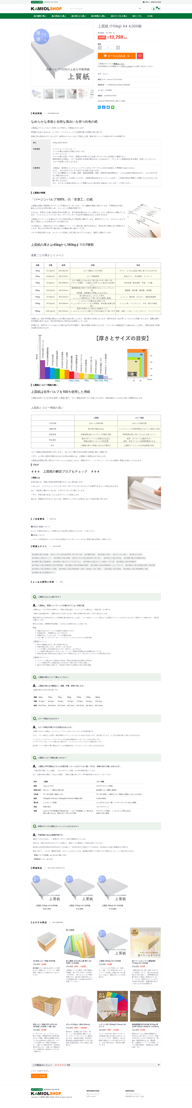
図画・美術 (144, 569)
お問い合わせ (91, 1096)
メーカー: (101, 90)
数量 (99, 44)
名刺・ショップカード (115, 565)
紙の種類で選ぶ (40, 16)
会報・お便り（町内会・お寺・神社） (89, 569)
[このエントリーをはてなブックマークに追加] (99, 107)
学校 (119, 569)
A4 (81, 554)
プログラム (77, 562)
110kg (37, 297)
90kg (37, 290)
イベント (48, 558)
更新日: (100, 96)
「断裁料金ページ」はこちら (43, 859)
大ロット (105, 74)
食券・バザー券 (108, 562)
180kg (37, 311)
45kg (37, 271)
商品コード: (102, 79)
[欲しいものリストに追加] (140, 56)
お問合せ (147, 2)
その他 (149, 16)
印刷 (68, 558)
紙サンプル (137, 16)
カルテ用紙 (53, 569)
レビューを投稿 (39, 1076)
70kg (37, 283)
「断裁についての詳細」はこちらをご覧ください (50, 855)
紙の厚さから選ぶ (79, 16)
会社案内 (85, 565)
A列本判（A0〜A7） (72, 554)
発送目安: (101, 85)
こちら (129, 66)
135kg (37, 303)
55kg (37, 276)
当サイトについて (93, 1094)
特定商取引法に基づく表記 (134, 1096)
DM (134, 562)
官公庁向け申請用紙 (56, 565)
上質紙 (46, 554)
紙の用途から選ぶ (59, 16)
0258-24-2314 (156, 2)
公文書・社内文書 (148, 565)
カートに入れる (117, 55)
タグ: (99, 74)
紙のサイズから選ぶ (119, 16)
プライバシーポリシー (133, 1094)
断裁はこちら (119, 64)
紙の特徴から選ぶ (98, 16)
